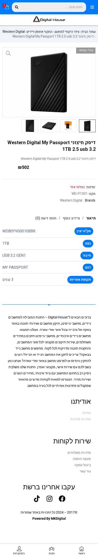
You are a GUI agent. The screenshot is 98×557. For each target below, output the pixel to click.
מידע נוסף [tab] (71, 218)
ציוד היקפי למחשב (66, 31)
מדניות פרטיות (80, 419)
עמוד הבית (88, 31)
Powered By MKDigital (49, 518)
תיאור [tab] (91, 218)
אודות (87, 413)
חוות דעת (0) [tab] (45, 218)
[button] (8, 53)
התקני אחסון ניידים (39, 31)
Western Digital (13, 31)
